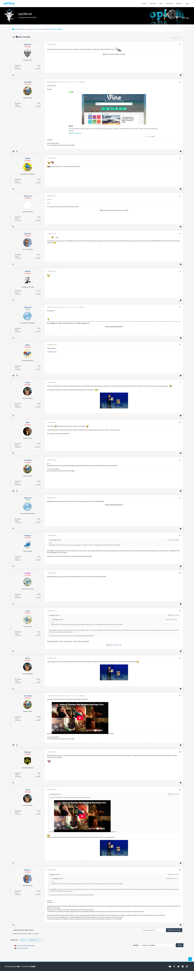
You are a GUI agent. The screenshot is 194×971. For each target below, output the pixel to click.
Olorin (27, 383)
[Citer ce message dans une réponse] (180, 75)
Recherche (169, 3)
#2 (180, 82)
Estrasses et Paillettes (43, 29)
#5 (180, 233)
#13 (180, 535)
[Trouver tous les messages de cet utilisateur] (13, 75)
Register (179, 3)
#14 (180, 573)
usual (28, 611)
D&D (18, 966)
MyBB (33, 966)
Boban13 (27, 234)
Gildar (27, 345)
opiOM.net (9, 3)
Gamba (27, 158)
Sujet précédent (19, 930)
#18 (180, 752)
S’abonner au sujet (22, 948)
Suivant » (34, 940)
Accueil (144, 3)
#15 (180, 610)
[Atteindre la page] (40, 940)
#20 (180, 870)
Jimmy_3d (27, 196)
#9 (180, 382)
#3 (180, 158)
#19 (180, 789)
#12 (180, 498)
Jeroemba (28, 82)
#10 (180, 422)
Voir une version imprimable (25, 945)
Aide (160, 3)
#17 (180, 695)
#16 (180, 658)
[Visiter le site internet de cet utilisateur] (13, 151)
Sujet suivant (29, 930)
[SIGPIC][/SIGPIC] (51, 352)
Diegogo (27, 536)
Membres (153, 3)
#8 (180, 345)
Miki (27, 423)
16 (29, 940)
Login (187, 3)
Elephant (27, 752)
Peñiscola (27, 307)
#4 (180, 196)
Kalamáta (27, 44)
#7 (180, 307)
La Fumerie (28, 29)
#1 (180, 44)
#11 (180, 460)
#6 (180, 271)
